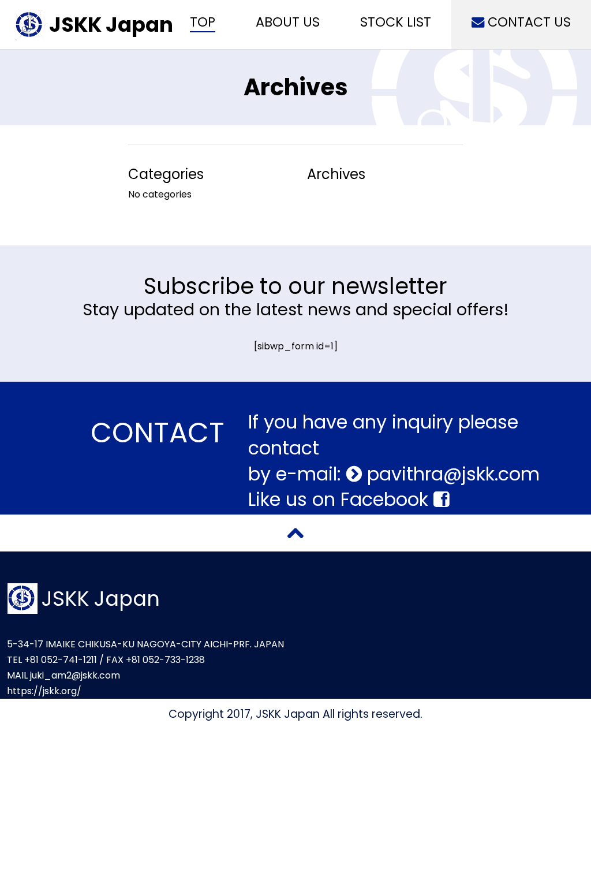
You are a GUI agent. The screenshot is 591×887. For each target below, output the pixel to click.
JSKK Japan (111, 24)
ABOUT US (288, 22)
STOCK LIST (395, 22)
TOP (202, 22)
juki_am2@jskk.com (75, 675)
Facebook (387, 499)
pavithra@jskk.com (451, 474)
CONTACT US (527, 22)
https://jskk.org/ (44, 691)
